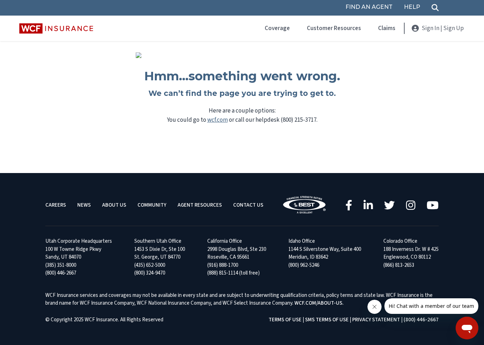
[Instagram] (410, 205)
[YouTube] (433, 205)
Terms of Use (285, 319)
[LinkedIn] (368, 205)
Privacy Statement (376, 319)
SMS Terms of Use (327, 319)
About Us (114, 205)
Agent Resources (200, 205)
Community (151, 205)
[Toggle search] (435, 8)
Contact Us (248, 205)
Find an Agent (369, 7)
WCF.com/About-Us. (319, 303)
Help (412, 7)
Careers (55, 205)
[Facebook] (348, 205)
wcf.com (217, 120)
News (84, 205)
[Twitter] (389, 205)
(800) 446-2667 (421, 319)
